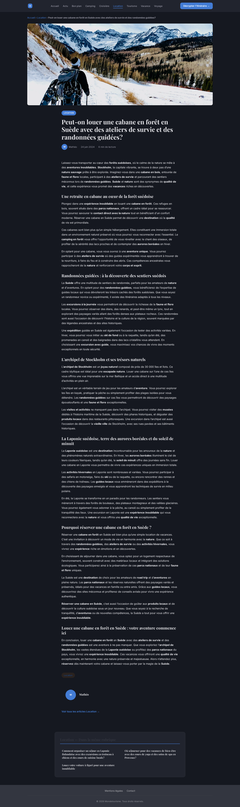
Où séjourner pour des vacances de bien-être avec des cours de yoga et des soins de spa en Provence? (150, 754)
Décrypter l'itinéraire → (196, 5)
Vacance (145, 5)
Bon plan (76, 5)
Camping (90, 5)
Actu (65, 5)
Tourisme (132, 5)
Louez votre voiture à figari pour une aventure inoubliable (88, 767)
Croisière (104, 5)
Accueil (55, 5)
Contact (131, 790)
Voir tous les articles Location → (81, 711)
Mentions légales (114, 790)
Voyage (158, 5)
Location (118, 5)
